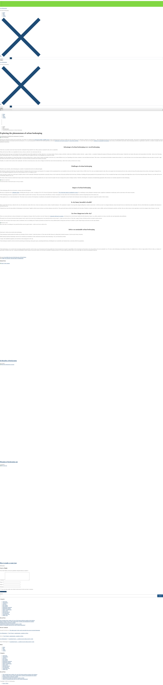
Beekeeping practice (7, 608)
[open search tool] (20, 56)
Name (1, 582)
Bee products (5, 606)
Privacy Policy (5, 683)
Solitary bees (5, 615)
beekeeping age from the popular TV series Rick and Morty (67, 140)
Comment (2, 579)
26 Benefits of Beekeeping (8, 360)
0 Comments (21, 136)
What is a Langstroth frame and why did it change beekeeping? (12, 625)
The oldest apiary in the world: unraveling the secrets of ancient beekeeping (25, 630)
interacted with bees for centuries (56, 216)
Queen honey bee (6, 614)
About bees (5, 601)
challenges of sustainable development (101, 140)
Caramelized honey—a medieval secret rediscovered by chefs (20, 638)
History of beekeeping (7, 609)
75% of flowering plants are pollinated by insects (68, 192)
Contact (4, 650)
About (4, 649)
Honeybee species (6, 611)
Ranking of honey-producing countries (8, 622)
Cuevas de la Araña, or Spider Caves (41, 139)
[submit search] (11, 58)
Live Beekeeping (3, 8)
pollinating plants (15, 192)
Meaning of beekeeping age (9, 462)
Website (1, 586)
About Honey (5, 602)
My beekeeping (6, 128)
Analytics (4, 603)
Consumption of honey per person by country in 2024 (11, 623)
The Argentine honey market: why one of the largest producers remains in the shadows (17, 620)
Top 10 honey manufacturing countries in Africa (18, 633)
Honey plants (5, 610)
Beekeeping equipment (7, 607)
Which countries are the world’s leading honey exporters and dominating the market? (17, 621)
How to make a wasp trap (8, 563)
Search (1, 593)
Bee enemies (5, 605)
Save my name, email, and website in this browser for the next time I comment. (17, 589)
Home (4, 126)
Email (1, 584)
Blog (4, 127)
